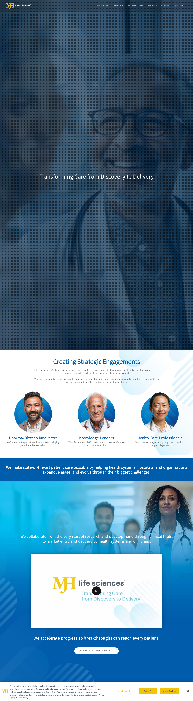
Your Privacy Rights (126, 691)
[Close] (188, 691)
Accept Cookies (169, 691)
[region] (96, 691)
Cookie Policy (22, 697)
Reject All (148, 691)
